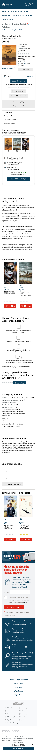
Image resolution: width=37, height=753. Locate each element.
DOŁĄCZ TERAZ (14, 607)
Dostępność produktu (10, 119)
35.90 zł (11, 539)
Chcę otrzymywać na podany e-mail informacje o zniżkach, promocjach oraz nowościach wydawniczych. (19, 599)
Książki (26, 11)
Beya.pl (23, 717)
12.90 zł (27, 306)
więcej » (25, 602)
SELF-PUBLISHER (24, 49)
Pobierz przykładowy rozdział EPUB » (13, 411)
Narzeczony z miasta (8, 526)
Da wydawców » (17, 637)
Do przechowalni (18, 106)
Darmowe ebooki (7, 19)
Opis (8, 112)
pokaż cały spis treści (13, 484)
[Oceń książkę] (26, 54)
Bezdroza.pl (24, 714)
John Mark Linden (24, 528)
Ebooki (12, 11)
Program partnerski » (19, 621)
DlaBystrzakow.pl (12, 714)
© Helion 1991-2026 (7, 734)
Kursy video (6, 15)
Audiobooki (19, 11)
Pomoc (26, 367)
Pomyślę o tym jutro (14, 163)
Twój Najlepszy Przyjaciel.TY (25, 526)
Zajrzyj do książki (7, 68)
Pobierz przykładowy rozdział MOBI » (13, 413)
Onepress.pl (24, 708)
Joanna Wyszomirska (22, 45)
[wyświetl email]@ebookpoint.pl (25, 738)
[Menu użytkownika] (29, 4)
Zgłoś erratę (6, 415)
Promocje (14, 15)
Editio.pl (23, 711)
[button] (32, 274)
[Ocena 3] (22, 54)
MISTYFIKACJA (13, 167)
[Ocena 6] (28, 54)
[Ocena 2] (20, 54)
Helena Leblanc (8, 528)
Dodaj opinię (19, 383)
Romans (18, 426)
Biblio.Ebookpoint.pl (12, 723)
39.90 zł (27, 539)
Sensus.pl (9, 711)
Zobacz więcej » (9, 615)
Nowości (21, 15)
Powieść (11, 424)
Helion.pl (9, 708)
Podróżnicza (19, 424)
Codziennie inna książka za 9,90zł (12, 30)
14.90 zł (11, 306)
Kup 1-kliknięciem (19, 96)
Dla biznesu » (16, 645)
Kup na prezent (19, 91)
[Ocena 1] (18, 54)
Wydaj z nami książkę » (19, 629)
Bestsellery (28, 15)
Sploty (22, 720)
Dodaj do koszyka (18, 81)
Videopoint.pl (11, 717)
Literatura (5, 424)
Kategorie (5, 11)
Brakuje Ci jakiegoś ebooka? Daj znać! (22, 653)
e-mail (6, 592)
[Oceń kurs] (7, 383)
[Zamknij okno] (32, 744)
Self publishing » (17, 662)
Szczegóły (9, 116)
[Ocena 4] (24, 54)
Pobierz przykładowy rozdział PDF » (12, 410)
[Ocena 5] (26, 54)
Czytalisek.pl (10, 720)
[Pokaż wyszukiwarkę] (25, 4)
